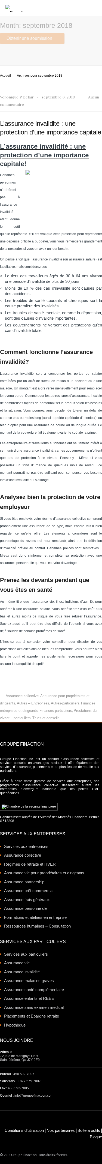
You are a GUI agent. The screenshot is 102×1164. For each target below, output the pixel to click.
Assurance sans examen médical (34, 1007)
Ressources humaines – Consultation (37, 926)
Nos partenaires (61, 1130)
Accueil (5, 75)
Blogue (96, 1137)
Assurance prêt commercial (28, 890)
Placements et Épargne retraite (31, 1016)
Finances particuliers (55, 711)
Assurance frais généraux (27, 899)
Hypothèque (15, 1025)
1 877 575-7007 (29, 1081)
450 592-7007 (23, 1074)
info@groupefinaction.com (33, 1095)
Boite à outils (89, 1130)
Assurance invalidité (22, 972)
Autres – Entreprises (33, 703)
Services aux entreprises (26, 846)
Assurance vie (17, 963)
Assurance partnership (24, 882)
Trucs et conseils (46, 718)
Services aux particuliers (26, 954)
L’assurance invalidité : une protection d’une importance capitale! (44, 155)
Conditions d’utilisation (24, 1130)
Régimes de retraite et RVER (30, 864)
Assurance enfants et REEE (29, 998)
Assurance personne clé (25, 908)
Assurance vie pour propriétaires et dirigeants (44, 873)
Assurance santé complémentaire (34, 989)
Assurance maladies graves (29, 980)
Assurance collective (22, 696)
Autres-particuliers (65, 703)
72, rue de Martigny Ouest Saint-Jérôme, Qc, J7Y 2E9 (20, 1058)
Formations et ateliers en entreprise (35, 917)
